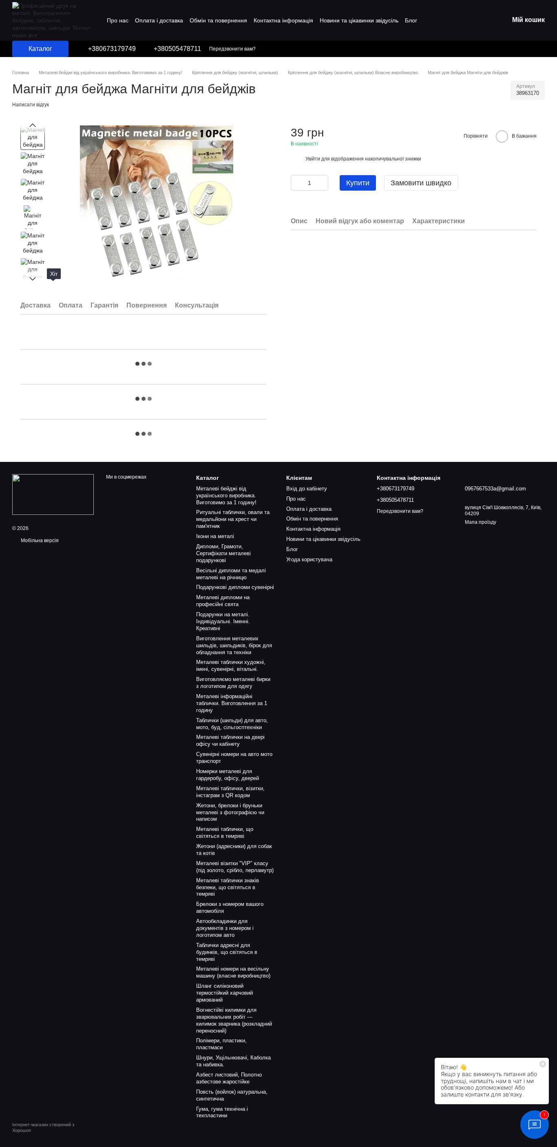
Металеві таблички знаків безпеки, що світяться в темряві (227, 887)
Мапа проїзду (480, 522)
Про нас (117, 20)
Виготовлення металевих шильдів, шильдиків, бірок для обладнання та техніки (234, 645)
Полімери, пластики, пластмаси (221, 1043)
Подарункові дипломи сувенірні (235, 587)
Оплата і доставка (159, 20)
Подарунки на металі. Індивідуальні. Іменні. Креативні (223, 621)
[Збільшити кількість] (322, 183)
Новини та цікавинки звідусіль (359, 20)
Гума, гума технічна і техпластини (222, 1112)
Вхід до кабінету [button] (306, 489)
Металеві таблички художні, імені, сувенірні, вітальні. (230, 665)
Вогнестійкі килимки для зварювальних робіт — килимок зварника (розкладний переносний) (234, 1020)
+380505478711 (177, 49)
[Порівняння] (516, 49)
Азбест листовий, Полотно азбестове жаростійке (229, 1078)
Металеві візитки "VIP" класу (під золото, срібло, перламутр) (235, 866)
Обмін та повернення (218, 20)
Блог (411, 20)
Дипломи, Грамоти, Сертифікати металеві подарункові (223, 553)
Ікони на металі (215, 536)
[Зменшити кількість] (297, 183)
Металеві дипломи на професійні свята (223, 600)
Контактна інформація (283, 20)
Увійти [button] (312, 159)
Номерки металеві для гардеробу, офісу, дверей (227, 774)
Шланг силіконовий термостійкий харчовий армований (224, 993)
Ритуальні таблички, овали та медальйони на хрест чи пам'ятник (233, 519)
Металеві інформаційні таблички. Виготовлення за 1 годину (231, 703)
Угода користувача (309, 559)
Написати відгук (30, 105)
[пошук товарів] (497, 48)
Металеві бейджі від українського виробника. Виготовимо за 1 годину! (226, 495)
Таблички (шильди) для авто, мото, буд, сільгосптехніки (232, 723)
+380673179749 (112, 49)
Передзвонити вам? (232, 49)
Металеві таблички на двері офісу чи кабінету (230, 740)
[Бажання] (532, 49)
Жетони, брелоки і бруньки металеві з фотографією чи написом (230, 812)
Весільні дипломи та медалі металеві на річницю (231, 573)
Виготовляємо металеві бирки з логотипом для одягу (233, 682)
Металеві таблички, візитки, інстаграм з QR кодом (230, 791)
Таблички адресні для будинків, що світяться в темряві (226, 952)
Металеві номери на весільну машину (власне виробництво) (233, 972)
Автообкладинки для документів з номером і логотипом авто (225, 928)
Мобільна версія (39, 540)
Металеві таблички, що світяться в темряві (224, 832)
